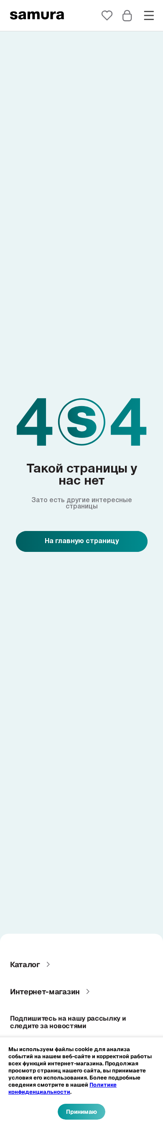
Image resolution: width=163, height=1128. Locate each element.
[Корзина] (127, 15)
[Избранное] (107, 15)
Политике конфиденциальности (62, 1088)
